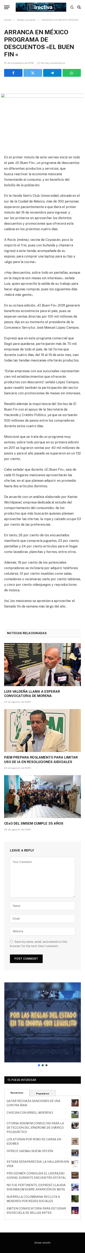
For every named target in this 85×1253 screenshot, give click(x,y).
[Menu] (6, 7)
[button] (42, 1022)
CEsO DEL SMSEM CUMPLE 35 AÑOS (33, 823)
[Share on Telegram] (52, 73)
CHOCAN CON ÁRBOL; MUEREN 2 (30, 1112)
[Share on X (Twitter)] (33, 73)
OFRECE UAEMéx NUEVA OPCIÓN (30, 1151)
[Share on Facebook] (13, 73)
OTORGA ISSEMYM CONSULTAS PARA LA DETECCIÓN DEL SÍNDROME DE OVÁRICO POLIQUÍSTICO (35, 1128)
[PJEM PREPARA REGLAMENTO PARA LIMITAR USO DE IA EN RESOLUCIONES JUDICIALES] (42, 730)
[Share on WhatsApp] (72, 73)
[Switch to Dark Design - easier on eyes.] (72, 7)
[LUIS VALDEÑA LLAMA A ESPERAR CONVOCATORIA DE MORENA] (42, 664)
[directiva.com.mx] (41, 7)
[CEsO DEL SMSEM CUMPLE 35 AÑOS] (42, 796)
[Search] (79, 7)
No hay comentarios (53, 63)
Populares (42, 1093)
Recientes (17, 1092)
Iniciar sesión (42, 1242)
